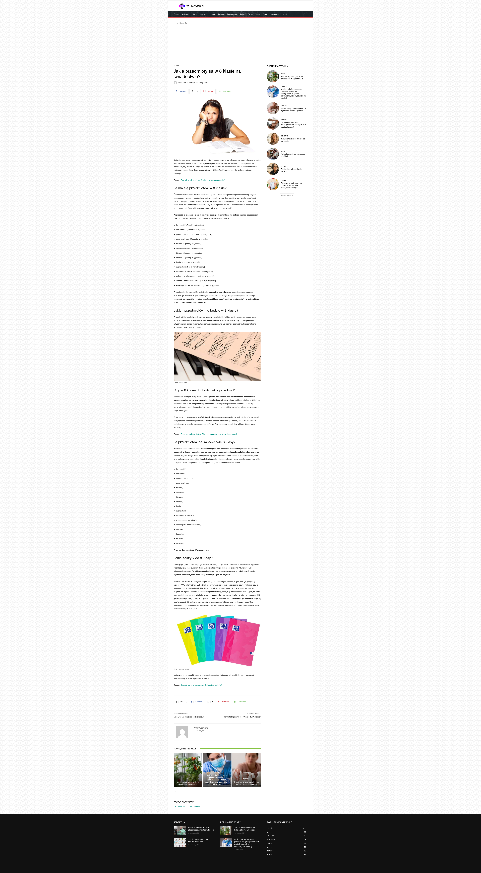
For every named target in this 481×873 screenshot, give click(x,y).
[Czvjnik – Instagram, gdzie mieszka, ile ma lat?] (180, 842)
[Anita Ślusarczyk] (176, 82)
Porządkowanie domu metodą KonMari (293, 154)
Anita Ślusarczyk (188, 82)
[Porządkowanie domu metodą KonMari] (273, 154)
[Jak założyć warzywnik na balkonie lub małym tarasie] (188, 770)
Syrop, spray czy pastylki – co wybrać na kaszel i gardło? (246, 783)
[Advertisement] (240, 43)
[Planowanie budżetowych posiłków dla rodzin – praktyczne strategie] (273, 184)
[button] (304, 14)
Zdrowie (217, 772)
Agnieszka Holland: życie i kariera (291, 170)
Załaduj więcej (286, 195)
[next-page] (179, 791)
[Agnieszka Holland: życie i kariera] (273, 169)
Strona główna (179, 23)
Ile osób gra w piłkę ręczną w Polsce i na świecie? (201, 685)
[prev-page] (175, 791)
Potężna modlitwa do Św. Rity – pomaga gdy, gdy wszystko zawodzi (209, 434)
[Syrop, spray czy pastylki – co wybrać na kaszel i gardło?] (246, 770)
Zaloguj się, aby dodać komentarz (188, 806)
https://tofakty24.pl (199, 731)
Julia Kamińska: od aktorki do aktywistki (293, 139)
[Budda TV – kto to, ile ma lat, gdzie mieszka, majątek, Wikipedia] (180, 830)
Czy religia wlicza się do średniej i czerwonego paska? (203, 180)
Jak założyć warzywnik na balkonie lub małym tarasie (188, 783)
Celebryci (284, 136)
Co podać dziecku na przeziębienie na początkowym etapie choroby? (293, 124)
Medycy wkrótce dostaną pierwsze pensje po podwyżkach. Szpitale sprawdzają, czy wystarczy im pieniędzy (217, 779)
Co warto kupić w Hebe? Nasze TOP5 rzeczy (242, 716)
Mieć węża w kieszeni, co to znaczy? (189, 716)
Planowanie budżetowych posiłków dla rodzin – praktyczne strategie (291, 185)
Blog (188, 779)
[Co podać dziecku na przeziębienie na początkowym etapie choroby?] (273, 123)
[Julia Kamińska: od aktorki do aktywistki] (273, 139)
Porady (187, 23)
